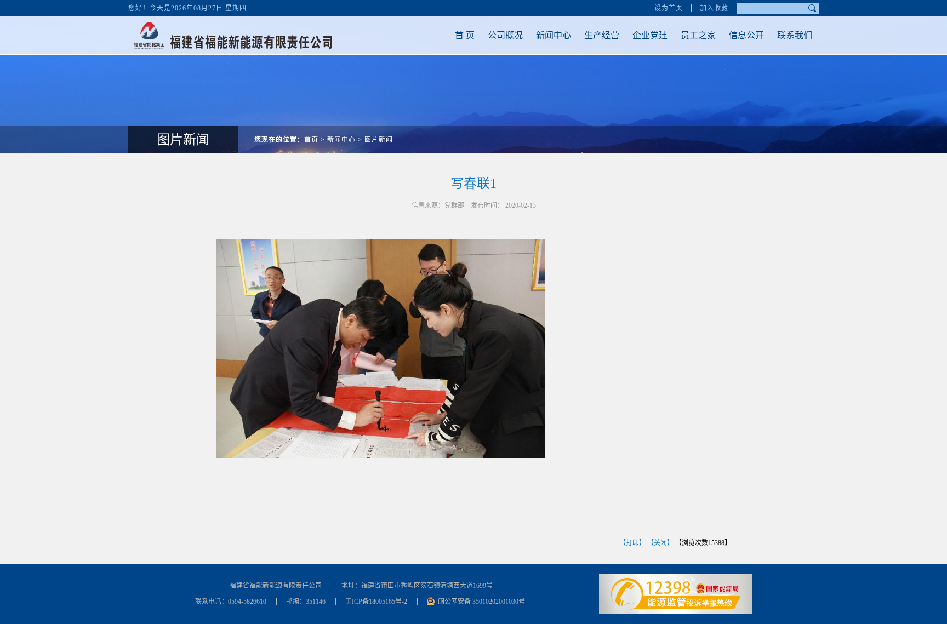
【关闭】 (660, 543)
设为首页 (668, 8)
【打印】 (632, 543)
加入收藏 (714, 8)
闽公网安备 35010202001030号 (481, 601)
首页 (311, 140)
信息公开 (746, 35)
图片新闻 (378, 140)
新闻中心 (553, 35)
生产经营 (601, 35)
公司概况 (505, 35)
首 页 (465, 35)
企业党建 (650, 35)
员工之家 (698, 35)
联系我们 (794, 35)
